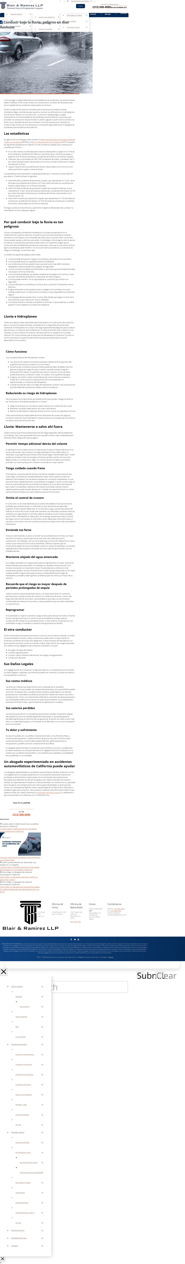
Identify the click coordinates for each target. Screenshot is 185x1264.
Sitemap (110, 957)
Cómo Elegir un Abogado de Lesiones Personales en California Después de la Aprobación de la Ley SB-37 (20, 889)
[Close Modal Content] (3, 972)
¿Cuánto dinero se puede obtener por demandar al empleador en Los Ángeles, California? (20, 868)
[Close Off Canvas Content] (2, 1259)
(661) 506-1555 (75, 922)
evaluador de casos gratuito (49, 792)
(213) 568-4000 (21, 814)
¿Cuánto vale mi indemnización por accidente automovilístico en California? (18, 830)
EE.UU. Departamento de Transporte (47, 142)
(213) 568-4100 (115, 911)
